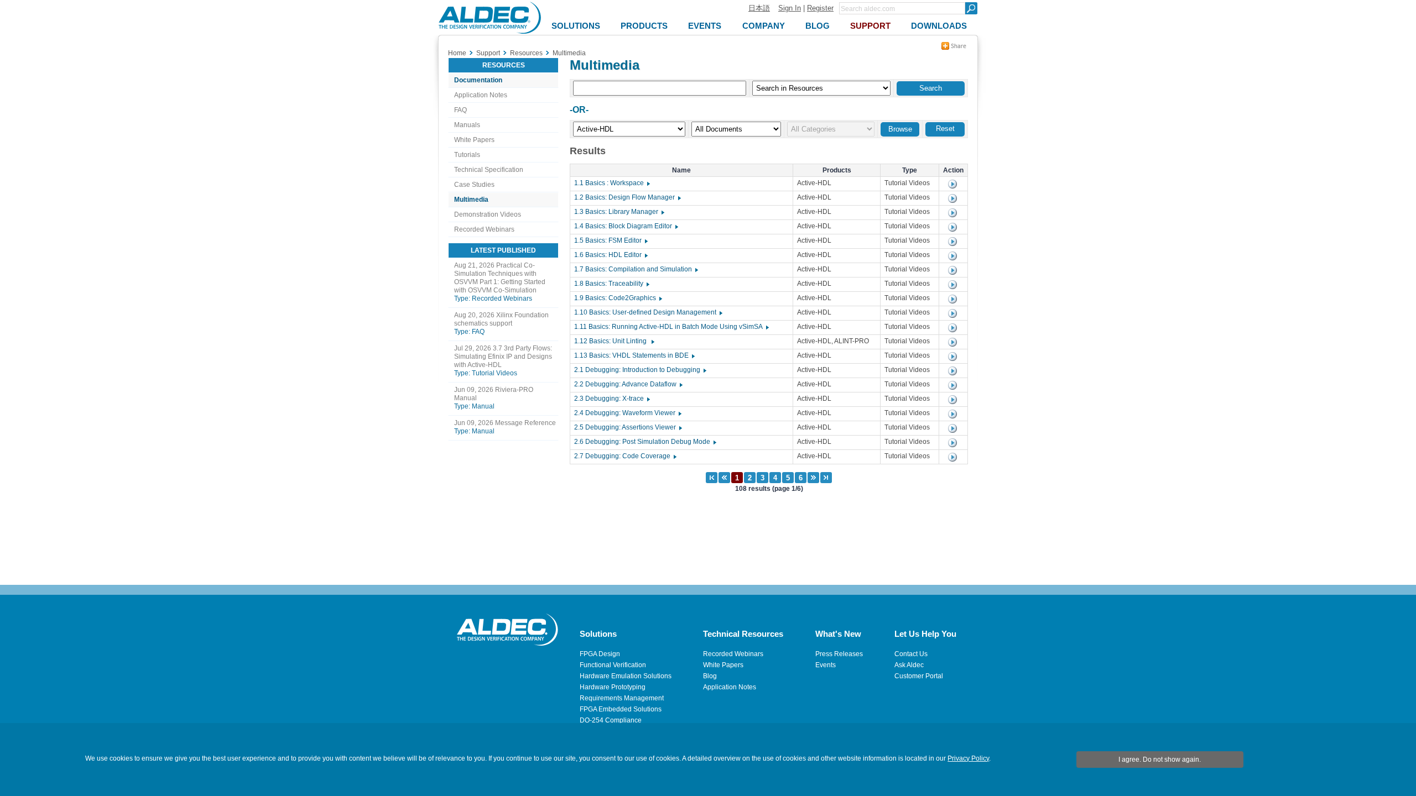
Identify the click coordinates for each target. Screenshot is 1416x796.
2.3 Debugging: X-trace (611, 398)
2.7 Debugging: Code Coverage (624, 456)
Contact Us (911, 654)
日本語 (759, 8)
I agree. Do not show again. (1159, 759)
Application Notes (480, 95)
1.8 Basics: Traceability (611, 283)
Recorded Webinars (484, 229)
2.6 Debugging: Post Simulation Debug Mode (644, 442)
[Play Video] (952, 184)
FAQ (460, 110)
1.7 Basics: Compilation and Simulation (635, 269)
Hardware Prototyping (612, 687)
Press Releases (839, 654)
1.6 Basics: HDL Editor (610, 255)
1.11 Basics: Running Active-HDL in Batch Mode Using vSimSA (671, 327)
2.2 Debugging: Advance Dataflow (627, 384)
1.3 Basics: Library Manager (618, 212)
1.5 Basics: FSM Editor (610, 240)
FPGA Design (600, 654)
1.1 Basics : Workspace (611, 183)
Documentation (478, 80)
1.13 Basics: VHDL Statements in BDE (634, 355)
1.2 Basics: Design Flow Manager (627, 197)
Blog (710, 676)
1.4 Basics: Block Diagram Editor (625, 226)
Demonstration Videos (487, 214)
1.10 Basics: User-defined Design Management (647, 312)
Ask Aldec (909, 665)
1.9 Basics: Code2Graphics (617, 298)
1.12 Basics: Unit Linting (613, 341)
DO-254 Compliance (611, 720)
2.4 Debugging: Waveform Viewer (627, 413)
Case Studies (474, 184)
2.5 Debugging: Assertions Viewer (627, 427)
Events (825, 665)
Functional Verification (613, 665)
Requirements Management (622, 698)
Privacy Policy (968, 758)
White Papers (474, 140)
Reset (945, 128)
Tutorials (467, 155)
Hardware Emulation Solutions (625, 676)
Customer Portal (918, 676)
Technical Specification (488, 170)
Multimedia (471, 199)
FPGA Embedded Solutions (621, 709)
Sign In (789, 8)
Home (457, 53)
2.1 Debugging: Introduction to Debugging (639, 370)
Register (820, 8)
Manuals (467, 125)
